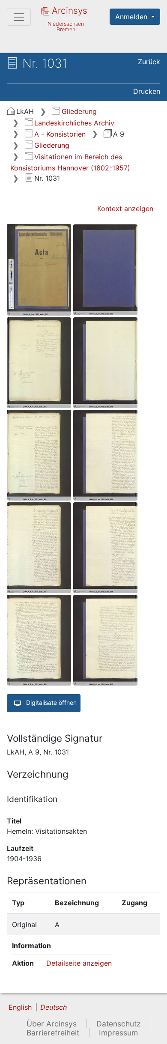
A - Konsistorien (60, 134)
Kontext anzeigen (125, 208)
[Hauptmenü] (19, 17)
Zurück (149, 61)
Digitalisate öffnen (50, 702)
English (20, 1007)
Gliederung (79, 111)
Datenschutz (118, 1023)
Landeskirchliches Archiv (74, 123)
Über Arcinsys (52, 1023)
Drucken (146, 91)
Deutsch (53, 1007)
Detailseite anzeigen (79, 963)
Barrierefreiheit (53, 1032)
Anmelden (132, 16)
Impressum (118, 1032)
